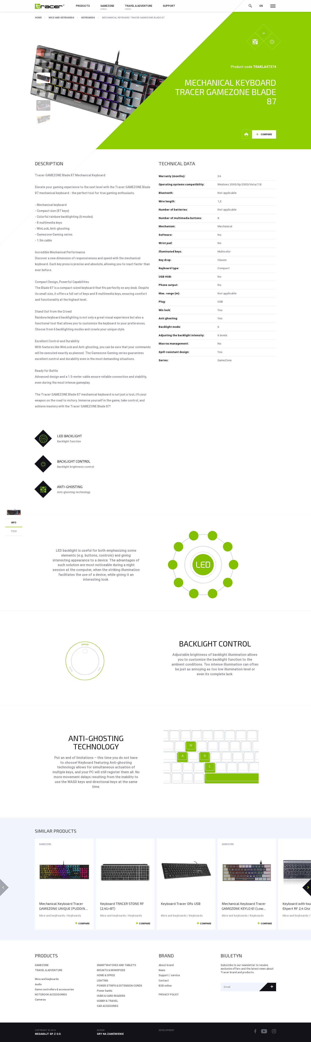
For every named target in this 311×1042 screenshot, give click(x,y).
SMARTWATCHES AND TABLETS (116, 965)
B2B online (165, 985)
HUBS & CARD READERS (111, 995)
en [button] (261, 5)
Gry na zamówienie (110, 1033)
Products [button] (83, 5)
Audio (38, 984)
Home (38, 17)
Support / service (169, 975)
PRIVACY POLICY (169, 994)
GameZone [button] (107, 5)
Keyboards (88, 17)
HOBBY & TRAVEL (107, 1000)
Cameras (40, 999)
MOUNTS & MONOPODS (111, 970)
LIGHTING (102, 980)
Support (169, 5)
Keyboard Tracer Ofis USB (180, 903)
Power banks (104, 990)
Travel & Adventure (48, 970)
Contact (164, 980)
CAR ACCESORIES (107, 1006)
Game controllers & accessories (54, 989)
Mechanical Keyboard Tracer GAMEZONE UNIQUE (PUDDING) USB (63, 906)
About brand (166, 965)
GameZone (45, 844)
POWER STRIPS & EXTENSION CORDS (119, 985)
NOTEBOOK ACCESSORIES (51, 994)
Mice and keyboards (61, 17)
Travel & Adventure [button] (138, 5)
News (162, 970)
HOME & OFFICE (106, 975)
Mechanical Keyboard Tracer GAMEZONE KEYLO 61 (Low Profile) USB (244, 906)
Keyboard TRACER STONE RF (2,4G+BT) (122, 905)
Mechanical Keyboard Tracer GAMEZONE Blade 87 (133, 17)
